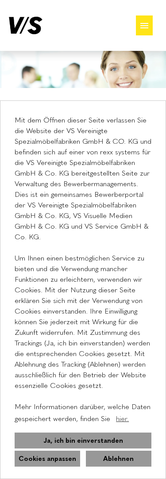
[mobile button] (144, 25)
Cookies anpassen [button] (47, 459)
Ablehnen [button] (118, 459)
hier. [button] (122, 418)
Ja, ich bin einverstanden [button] (83, 441)
